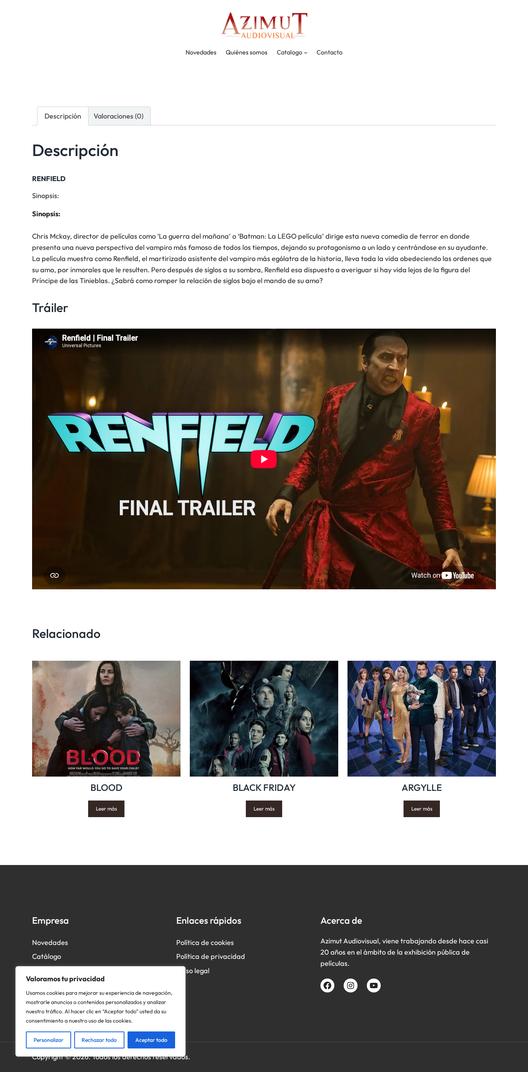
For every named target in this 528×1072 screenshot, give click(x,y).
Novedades (50, 942)
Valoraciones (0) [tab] (118, 116)
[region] (100, 1011)
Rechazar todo (99, 1039)
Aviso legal (192, 970)
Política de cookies (205, 942)
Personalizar (48, 1039)
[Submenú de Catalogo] (306, 52)
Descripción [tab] (62, 116)
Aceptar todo (151, 1039)
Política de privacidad (210, 956)
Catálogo (46, 956)
